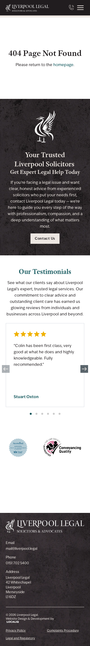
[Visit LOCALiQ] (30, 622)
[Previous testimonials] (6, 369)
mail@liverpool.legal (21, 548)
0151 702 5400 (17, 563)
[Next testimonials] (84, 369)
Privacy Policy (16, 630)
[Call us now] (72, 8)
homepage (63, 64)
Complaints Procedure (63, 630)
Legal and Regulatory (20, 638)
